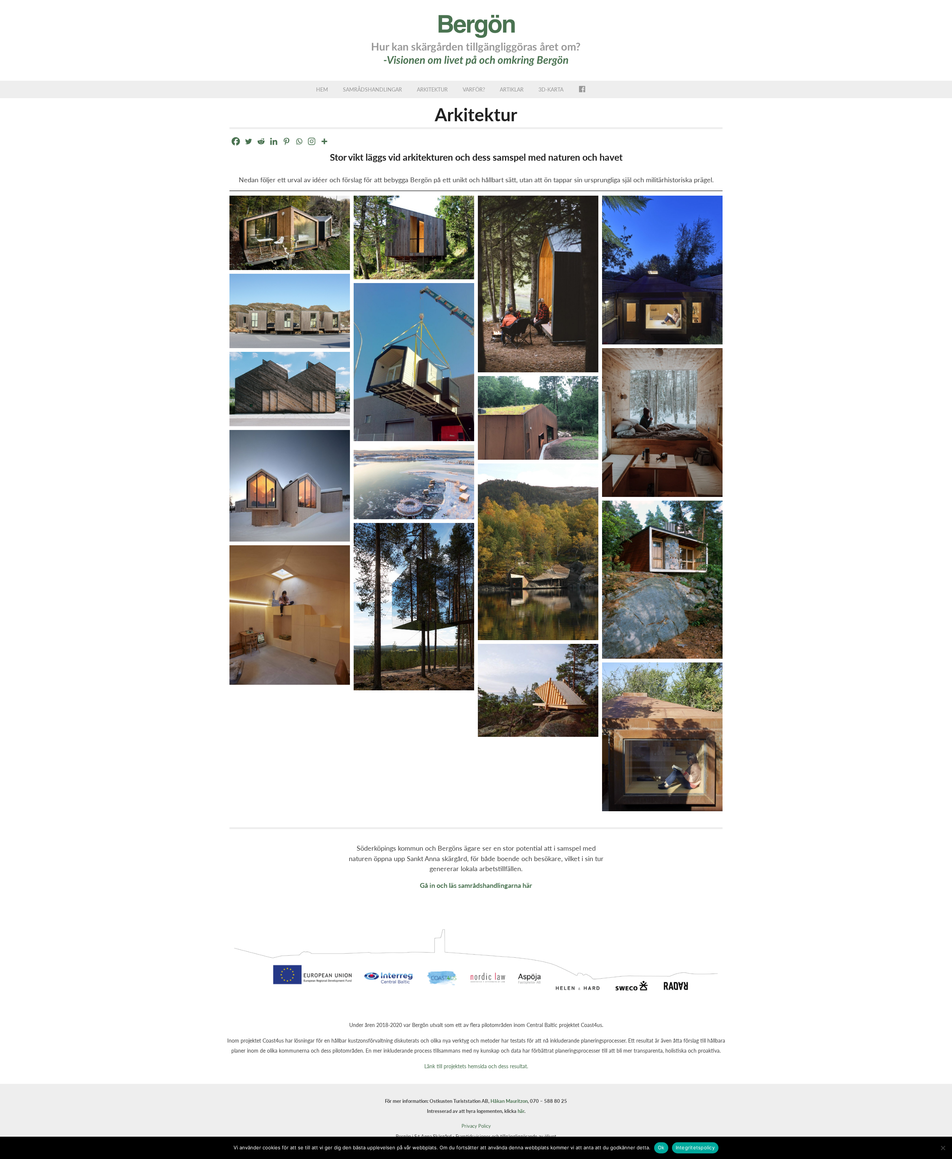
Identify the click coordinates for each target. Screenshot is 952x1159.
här (521, 1111)
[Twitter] (248, 141)
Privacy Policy (476, 1126)
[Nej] (942, 1148)
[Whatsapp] (299, 141)
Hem (322, 89)
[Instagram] (311, 141)
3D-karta (550, 89)
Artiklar (512, 89)
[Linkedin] (273, 141)
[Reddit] (261, 141)
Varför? (474, 89)
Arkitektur (432, 89)
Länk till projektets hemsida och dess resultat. (476, 1066)
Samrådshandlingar (372, 89)
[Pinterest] (286, 141)
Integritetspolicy (695, 1147)
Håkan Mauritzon (509, 1101)
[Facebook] (235, 141)
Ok (661, 1147)
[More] (324, 141)
